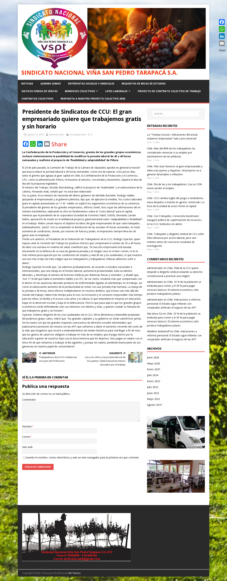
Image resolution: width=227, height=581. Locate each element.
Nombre (27, 426)
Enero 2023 (153, 381)
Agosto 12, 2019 (35, 134)
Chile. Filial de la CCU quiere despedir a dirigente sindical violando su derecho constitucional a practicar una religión (175, 272)
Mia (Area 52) (154, 313)
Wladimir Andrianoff (158, 331)
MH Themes (75, 573)
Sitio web (27, 447)
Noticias (27, 83)
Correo (26, 436)
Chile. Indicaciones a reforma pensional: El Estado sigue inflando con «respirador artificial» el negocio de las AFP (173, 303)
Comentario (29, 399)
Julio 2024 (152, 375)
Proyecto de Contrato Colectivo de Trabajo (169, 91)
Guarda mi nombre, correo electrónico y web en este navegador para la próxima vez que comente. (82, 457)
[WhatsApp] (222, 29)
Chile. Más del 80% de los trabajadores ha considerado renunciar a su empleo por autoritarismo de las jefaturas (171, 152)
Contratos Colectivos (37, 98)
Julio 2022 (152, 387)
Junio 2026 (153, 357)
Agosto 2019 (154, 404)
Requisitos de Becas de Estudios (144, 83)
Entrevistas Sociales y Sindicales (91, 83)
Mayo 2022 (153, 399)
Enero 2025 (153, 369)
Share (59, 144)
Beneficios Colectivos (80, 91)
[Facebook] (222, 22)
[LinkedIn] (222, 36)
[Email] (222, 43)
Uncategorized (78, 134)
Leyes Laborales (116, 91)
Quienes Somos (50, 83)
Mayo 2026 (153, 363)
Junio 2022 (153, 393)
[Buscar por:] (176, 114)
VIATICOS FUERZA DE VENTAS (39, 91)
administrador (56, 134)
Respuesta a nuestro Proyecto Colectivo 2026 (93, 98)
